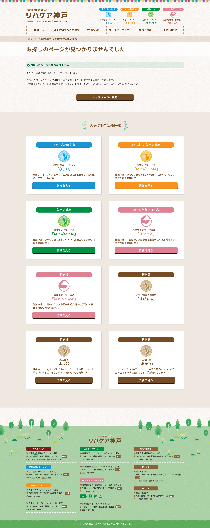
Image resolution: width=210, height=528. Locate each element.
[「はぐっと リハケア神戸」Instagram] (101, 495)
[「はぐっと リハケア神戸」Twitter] (96, 495)
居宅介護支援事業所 (146, 286)
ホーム (41, 30)
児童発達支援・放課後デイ (173, 16)
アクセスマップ (120, 30)
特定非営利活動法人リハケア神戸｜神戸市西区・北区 (47, 15)
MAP (64, 456)
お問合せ (172, 30)
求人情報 (147, 30)
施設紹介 (96, 30)
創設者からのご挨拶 (68, 30)
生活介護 (144, 359)
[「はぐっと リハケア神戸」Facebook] (90, 495)
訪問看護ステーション (108, 16)
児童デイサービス (129, 16)
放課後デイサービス (151, 16)
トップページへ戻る (105, 97)
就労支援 (63, 359)
